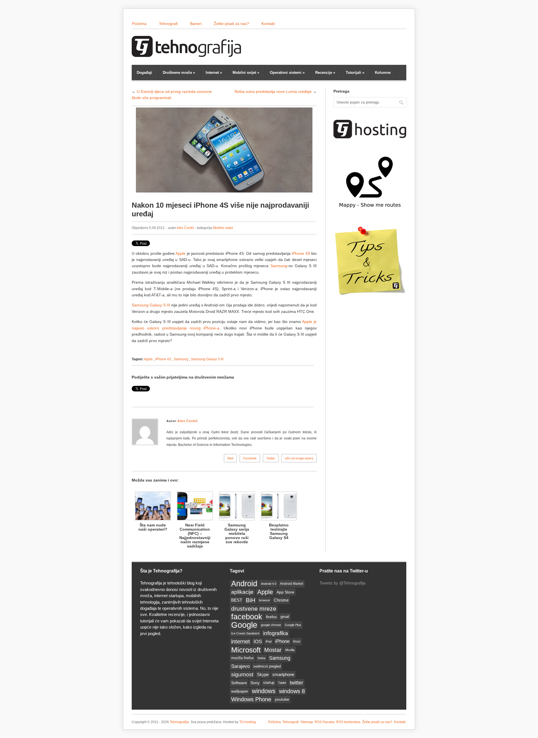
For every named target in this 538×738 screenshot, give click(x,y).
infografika (275, 633)
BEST (236, 600)
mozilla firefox (242, 658)
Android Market (291, 584)
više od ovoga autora (299, 458)
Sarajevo (240, 666)
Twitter (270, 458)
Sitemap (306, 722)
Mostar (273, 650)
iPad (269, 641)
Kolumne (383, 72)
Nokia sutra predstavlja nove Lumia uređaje (273, 91)
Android (244, 583)
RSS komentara (348, 722)
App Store (285, 592)
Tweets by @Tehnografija (342, 583)
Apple (180, 253)
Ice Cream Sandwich (245, 633)
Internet (214, 72)
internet (240, 641)
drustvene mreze (253, 608)
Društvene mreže (179, 72)
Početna (139, 23)
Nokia (261, 658)
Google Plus (293, 625)
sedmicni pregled (267, 666)
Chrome (281, 600)
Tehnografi (168, 23)
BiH (250, 600)
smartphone (283, 674)
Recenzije (325, 72)
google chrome (271, 625)
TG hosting (247, 722)
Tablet (282, 682)
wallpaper (239, 691)
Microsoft (246, 650)
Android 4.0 (268, 583)
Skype (263, 674)
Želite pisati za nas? (231, 23)
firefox (271, 617)
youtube (282, 699)
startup (268, 683)
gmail (284, 617)
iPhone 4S (301, 253)
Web (230, 458)
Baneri (195, 23)
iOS (258, 641)
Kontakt (268, 23)
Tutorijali (355, 72)
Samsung (278, 265)
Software (239, 682)
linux (296, 641)
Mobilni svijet (246, 72)
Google (244, 625)
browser (264, 600)
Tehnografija (179, 722)
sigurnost (242, 674)
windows (263, 691)
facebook (246, 616)
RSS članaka (325, 722)
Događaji (144, 72)
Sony (255, 682)
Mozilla (289, 650)
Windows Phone (251, 699)
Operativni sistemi (287, 72)
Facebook (250, 458)
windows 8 (292, 691)
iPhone (282, 641)
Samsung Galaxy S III (151, 305)
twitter (296, 683)
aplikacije (242, 592)
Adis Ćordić (185, 228)
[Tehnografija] (188, 54)
